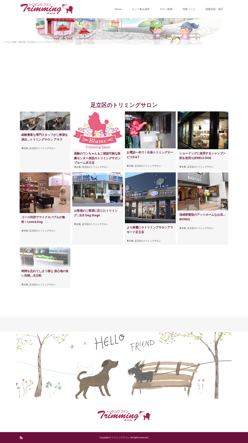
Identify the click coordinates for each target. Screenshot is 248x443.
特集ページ (189, 9)
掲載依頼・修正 (214, 9)
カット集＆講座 (141, 9)
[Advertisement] (124, 72)
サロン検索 (166, 9)
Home (118, 9)
